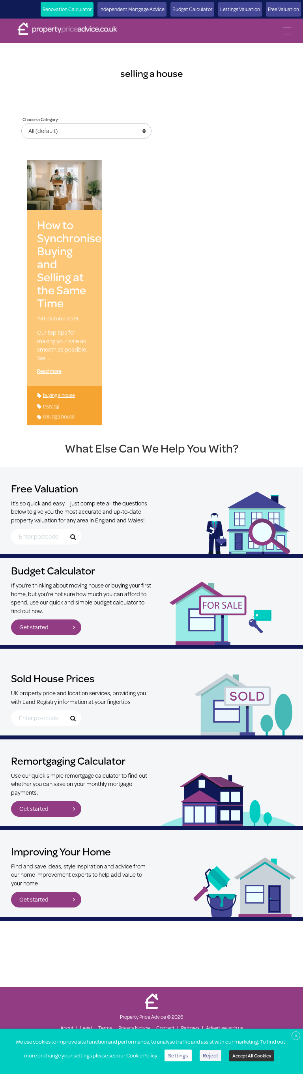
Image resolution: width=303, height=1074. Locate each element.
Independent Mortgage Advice (132, 9)
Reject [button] (210, 1055)
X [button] (296, 1036)
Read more (49, 370)
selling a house (59, 416)
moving (51, 405)
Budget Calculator (192, 9)
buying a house (59, 395)
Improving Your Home (61, 851)
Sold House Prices (53, 678)
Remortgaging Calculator (68, 760)
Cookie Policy (141, 1055)
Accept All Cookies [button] (251, 1055)
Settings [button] (178, 1055)
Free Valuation (283, 9)
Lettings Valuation (240, 9)
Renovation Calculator (67, 9)
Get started (34, 627)
